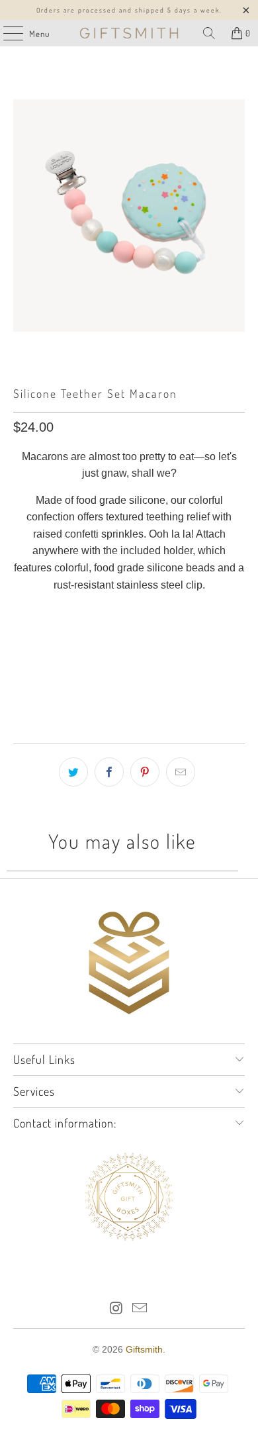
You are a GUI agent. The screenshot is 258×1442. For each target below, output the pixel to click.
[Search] (209, 33)
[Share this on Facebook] (109, 772)
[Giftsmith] (129, 33)
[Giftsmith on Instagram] (116, 1309)
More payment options (129, 694)
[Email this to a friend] (180, 772)
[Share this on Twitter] (73, 772)
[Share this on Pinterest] (144, 772)
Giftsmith (144, 1349)
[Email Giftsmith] (140, 1309)
